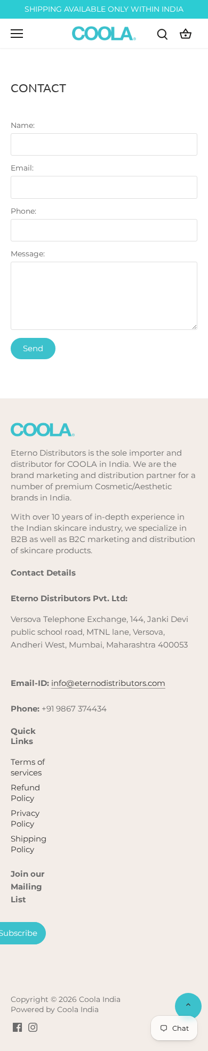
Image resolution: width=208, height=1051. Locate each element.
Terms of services (28, 767)
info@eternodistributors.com (108, 683)
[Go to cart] (185, 33)
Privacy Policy (25, 818)
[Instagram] (32, 1027)
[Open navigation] (17, 33)
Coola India (100, 999)
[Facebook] (17, 1027)
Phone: (23, 211)
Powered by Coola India (55, 1009)
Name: (23, 125)
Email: (22, 168)
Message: (28, 253)
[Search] (162, 33)
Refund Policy (25, 792)
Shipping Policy (28, 844)
